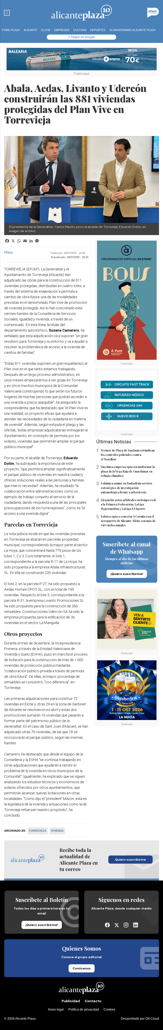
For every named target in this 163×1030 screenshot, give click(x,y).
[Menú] (7, 13)
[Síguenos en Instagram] (126, 926)
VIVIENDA (57, 830)
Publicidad (71, 1001)
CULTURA (79, 30)
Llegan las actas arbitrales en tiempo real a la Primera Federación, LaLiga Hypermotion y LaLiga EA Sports (126, 504)
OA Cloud (152, 1018)
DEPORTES (97, 30)
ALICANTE (30, 30)
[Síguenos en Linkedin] (135, 926)
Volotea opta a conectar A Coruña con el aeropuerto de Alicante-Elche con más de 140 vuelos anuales (126, 520)
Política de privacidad (83, 1009)
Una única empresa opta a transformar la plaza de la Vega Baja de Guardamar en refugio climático (125, 471)
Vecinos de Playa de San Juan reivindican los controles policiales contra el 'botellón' (125, 454)
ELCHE (45, 30)
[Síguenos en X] (116, 926)
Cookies (109, 1009)
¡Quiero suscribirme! (127, 574)
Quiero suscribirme (130, 859)
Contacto (93, 1001)
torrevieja (37, 830)
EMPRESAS (61, 30)
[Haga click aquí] (82, 60)
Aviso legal (56, 1009)
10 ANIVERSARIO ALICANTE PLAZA (132, 30)
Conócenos (82, 968)
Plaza (8, 252)
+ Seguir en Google (81, 37)
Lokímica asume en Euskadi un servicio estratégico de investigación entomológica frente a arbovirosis (124, 487)
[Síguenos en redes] (107, 926)
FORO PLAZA (11, 30)
